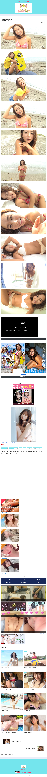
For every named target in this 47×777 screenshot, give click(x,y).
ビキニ (25, 448)
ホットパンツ (30, 448)
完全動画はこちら (23, 376)
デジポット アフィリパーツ (42, 633)
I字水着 (21, 448)
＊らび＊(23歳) (4, 573)
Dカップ (3, 448)
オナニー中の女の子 (5, 512)
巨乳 (7, 448)
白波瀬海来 (11, 448)
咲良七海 (35, 448)
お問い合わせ (23, 769)
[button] (43, 363)
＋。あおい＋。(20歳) (5, 527)
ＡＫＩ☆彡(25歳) (4, 558)
